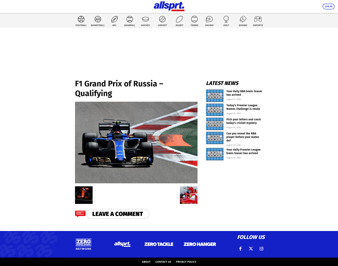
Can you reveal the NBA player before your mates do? (242, 137)
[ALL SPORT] (169, 5)
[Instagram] (261, 248)
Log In (328, 6)
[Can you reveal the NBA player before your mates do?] (215, 138)
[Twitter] (250, 248)
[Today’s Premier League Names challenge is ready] (215, 110)
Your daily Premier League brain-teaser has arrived (243, 151)
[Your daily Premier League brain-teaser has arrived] (215, 154)
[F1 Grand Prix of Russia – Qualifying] (136, 182)
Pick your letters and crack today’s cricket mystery (243, 121)
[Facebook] (240, 248)
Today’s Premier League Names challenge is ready (243, 107)
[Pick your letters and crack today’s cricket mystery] (215, 124)
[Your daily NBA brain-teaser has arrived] (215, 96)
